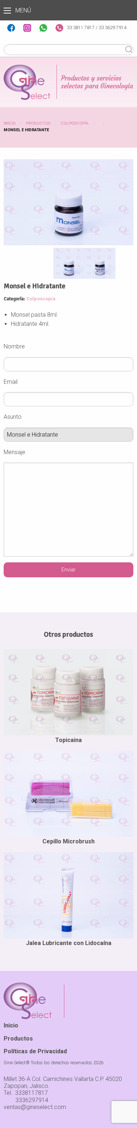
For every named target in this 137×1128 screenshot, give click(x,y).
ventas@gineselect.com (35, 1107)
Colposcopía (74, 123)
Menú (7, 10)
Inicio (10, 123)
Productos (38, 123)
